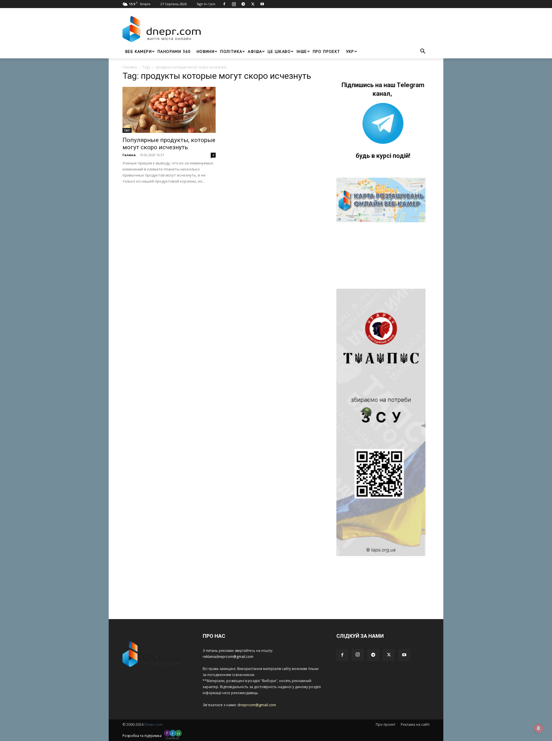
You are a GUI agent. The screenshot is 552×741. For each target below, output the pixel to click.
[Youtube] (262, 4)
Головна (129, 67)
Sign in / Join (206, 4)
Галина (129, 155)
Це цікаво (279, 51)
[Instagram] (233, 4)
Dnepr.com (153, 724)
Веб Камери (138, 51)
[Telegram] (243, 4)
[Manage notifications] (538, 728)
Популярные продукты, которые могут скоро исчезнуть (168, 144)
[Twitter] (252, 4)
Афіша (255, 51)
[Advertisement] (316, 29)
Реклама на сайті (415, 724)
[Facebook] (224, 4)
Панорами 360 (174, 51)
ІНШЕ (301, 51)
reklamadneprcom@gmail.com (228, 656)
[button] (423, 52)
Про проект (326, 51)
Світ (127, 130)
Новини (205, 51)
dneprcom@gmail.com (256, 704)
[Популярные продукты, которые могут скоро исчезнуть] (169, 110)
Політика (231, 51)
